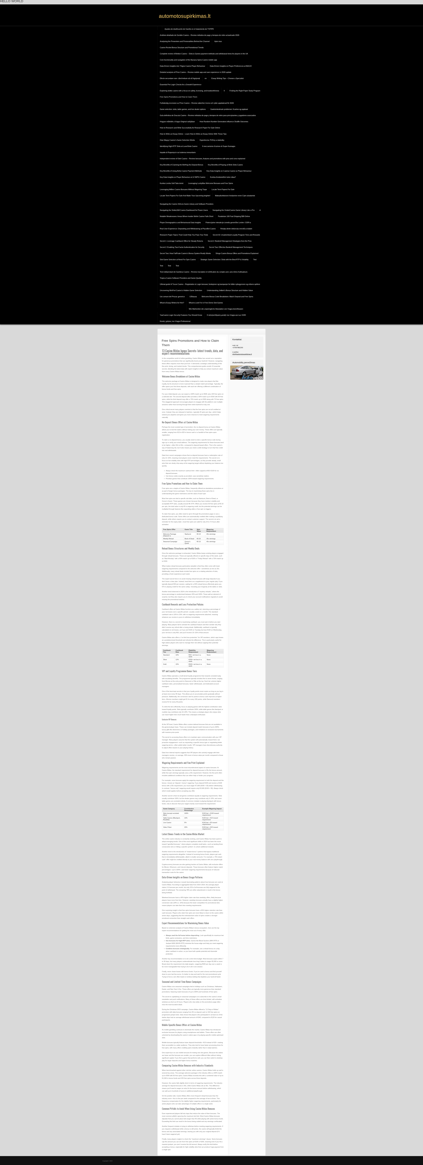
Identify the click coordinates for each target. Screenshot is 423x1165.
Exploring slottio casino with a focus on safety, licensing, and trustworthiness (189, 91)
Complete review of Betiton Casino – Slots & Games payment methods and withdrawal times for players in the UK (204, 54)
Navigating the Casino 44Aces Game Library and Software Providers (186, 204)
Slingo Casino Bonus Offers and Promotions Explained (237, 253)
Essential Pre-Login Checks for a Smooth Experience (180, 85)
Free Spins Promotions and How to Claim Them (178, 97)
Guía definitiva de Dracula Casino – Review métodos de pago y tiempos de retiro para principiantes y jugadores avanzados (208, 115)
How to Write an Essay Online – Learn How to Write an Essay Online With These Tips (193, 134)
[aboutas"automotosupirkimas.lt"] (211, 16)
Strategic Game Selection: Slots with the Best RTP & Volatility (224, 260)
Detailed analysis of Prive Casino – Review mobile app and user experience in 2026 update (195, 72)
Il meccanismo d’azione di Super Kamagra (218, 146)
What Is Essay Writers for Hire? (172, 303)
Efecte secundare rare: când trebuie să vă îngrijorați (180, 78)
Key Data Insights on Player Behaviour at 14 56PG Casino (182, 177)
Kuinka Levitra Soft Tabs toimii (171, 183)
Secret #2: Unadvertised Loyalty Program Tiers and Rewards (236, 235)
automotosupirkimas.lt (185, 16)
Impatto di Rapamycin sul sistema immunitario (178, 152)
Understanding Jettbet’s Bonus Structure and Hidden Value (230, 290)
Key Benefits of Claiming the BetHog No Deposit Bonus (181, 165)
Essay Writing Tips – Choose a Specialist (227, 78)
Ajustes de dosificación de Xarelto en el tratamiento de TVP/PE (189, 29)
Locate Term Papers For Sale (223, 189)
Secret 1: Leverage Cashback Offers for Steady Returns (181, 241)
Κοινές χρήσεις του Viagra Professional (175, 321)
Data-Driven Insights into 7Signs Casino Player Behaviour (182, 66)
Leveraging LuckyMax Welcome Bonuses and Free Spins (210, 183)
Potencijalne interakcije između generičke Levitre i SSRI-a (228, 222)
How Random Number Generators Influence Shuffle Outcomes (224, 122)
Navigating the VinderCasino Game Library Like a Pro (234, 210)
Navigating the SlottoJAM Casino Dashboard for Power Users (184, 210)
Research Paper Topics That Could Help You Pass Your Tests (184, 235)
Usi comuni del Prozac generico (172, 297)
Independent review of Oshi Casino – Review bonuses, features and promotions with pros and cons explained (202, 159)
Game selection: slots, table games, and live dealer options (183, 109)
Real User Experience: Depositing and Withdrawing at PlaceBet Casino (188, 229)
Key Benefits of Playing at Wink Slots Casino (225, 165)
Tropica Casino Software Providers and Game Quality (181, 278)
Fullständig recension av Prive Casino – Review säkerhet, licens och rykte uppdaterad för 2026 (197, 103)
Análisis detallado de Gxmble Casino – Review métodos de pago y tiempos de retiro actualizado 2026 (199, 35)
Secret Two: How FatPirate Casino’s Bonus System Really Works (185, 253)
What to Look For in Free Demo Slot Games (206, 303)
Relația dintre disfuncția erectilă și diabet (236, 229)
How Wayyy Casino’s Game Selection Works (177, 140)
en (206, 78)
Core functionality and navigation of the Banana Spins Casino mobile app (188, 60)
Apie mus (218, 41)
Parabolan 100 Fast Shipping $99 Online (234, 216)
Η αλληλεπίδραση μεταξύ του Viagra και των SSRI (226, 315)
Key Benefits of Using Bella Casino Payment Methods (181, 171)
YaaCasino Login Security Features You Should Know (181, 315)
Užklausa (193, 297)
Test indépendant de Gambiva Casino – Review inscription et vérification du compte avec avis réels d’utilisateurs (203, 272)
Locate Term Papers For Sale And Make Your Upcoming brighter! (185, 196)
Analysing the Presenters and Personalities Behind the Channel (185, 41)
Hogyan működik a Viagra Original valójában (177, 122)
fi (224, 91)
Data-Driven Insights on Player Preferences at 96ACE (231, 66)
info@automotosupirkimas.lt (242, 354)
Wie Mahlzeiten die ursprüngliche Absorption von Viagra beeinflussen (216, 309)
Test (254, 260)
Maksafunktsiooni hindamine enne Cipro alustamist (235, 196)
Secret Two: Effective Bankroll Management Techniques (231, 247)
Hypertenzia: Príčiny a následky (212, 140)
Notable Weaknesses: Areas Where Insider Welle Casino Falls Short (186, 216)
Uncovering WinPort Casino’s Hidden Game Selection (181, 290)
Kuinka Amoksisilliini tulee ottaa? (223, 177)
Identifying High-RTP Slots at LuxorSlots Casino (178, 146)
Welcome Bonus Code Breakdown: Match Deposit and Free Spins (227, 297)
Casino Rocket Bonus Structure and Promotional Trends (182, 47)
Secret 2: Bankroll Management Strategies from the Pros (229, 241)
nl (260, 210)
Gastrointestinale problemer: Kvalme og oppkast (229, 109)
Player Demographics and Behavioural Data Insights (180, 222)
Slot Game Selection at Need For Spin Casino (178, 260)
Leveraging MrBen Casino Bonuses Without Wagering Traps (183, 189)
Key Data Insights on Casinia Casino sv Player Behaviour (229, 171)
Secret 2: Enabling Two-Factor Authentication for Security (182, 247)
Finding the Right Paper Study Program (244, 91)
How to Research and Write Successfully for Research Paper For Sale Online (190, 128)
